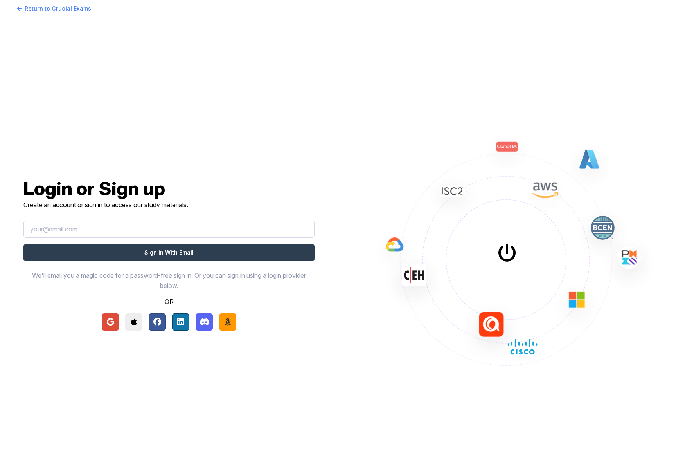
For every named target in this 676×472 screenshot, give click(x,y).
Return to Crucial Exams (58, 8)
